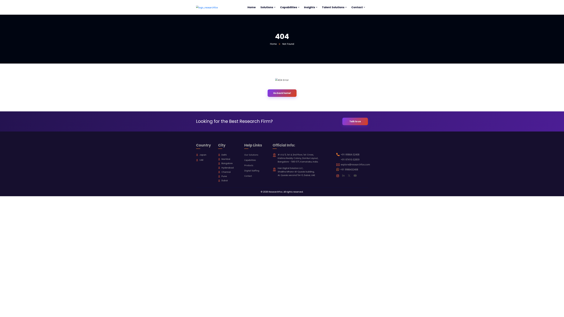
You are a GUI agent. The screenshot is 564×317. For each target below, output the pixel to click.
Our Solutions (251, 154)
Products (248, 165)
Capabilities (250, 159)
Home (273, 43)
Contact (248, 175)
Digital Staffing (251, 170)
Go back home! (282, 93)
